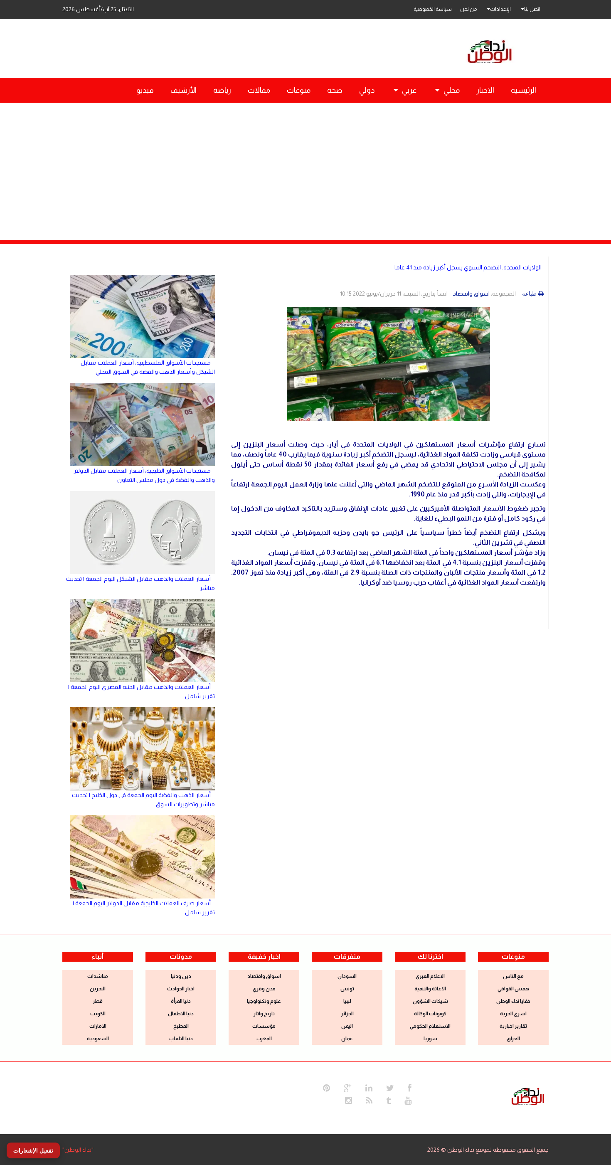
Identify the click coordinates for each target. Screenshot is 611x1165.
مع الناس (513, 976)
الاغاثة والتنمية (430, 989)
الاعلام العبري (430, 976)
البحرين (98, 989)
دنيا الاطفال (181, 1014)
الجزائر (347, 1014)
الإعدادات (500, 9)
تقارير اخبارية (513, 1026)
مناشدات (97, 976)
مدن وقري (264, 989)
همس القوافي (513, 989)
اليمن (347, 1026)
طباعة (529, 293)
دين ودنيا (181, 976)
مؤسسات (264, 1026)
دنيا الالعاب (181, 1039)
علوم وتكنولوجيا (264, 1001)
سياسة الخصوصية (433, 9)
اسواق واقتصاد (471, 293)
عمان (347, 1039)
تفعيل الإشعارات (33, 1150)
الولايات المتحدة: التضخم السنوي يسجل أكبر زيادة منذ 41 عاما (468, 267)
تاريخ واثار (264, 1014)
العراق (513, 1039)
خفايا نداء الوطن (513, 1001)
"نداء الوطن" (78, 1149)
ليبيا (347, 1001)
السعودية (98, 1039)
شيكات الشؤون (430, 1001)
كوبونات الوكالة (430, 1014)
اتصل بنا (532, 9)
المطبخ (181, 1026)
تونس (347, 989)
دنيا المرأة (181, 1001)
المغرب (264, 1039)
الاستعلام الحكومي (430, 1026)
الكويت (98, 1014)
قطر (98, 1001)
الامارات (97, 1026)
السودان (347, 976)
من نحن (468, 9)
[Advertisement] (305, 165)
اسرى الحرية (513, 1014)
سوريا (430, 1039)
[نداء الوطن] (528, 1095)
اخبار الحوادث (181, 989)
